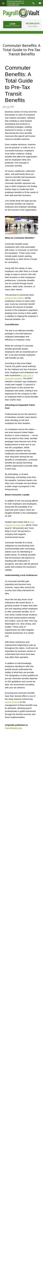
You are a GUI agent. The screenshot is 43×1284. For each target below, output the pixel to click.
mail (40, 3)
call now (33, 3)
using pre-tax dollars (14, 298)
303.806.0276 (32, 23)
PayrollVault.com (13, 728)
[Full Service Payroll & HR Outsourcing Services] (21, 13)
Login (12, 24)
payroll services (12, 702)
